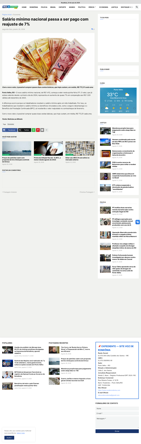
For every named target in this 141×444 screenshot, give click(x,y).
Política (81, 7)
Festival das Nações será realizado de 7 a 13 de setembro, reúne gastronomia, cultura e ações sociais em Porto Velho (29, 363)
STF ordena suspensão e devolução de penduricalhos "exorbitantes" (123, 187)
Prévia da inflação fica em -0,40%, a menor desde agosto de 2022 (47, 159)
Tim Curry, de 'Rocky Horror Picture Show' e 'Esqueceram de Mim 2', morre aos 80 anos (75, 349)
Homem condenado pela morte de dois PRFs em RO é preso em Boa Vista (124, 141)
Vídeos (91, 7)
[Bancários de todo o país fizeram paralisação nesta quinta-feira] (7, 386)
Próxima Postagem (86, 192)
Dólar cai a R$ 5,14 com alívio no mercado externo (77, 159)
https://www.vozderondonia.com (109, 390)
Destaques (125, 7)
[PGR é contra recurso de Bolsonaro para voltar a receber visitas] (105, 165)
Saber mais (21, 433)
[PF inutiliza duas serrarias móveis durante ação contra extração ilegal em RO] (105, 210)
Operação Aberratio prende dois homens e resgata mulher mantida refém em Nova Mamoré (124, 234)
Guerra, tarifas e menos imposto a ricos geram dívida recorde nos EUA (76, 379)
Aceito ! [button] (9, 438)
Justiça (114, 7)
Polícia (44, 7)
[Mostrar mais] (46, 130)
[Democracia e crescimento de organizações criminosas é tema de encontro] (105, 153)
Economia (103, 7)
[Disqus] (48, 220)
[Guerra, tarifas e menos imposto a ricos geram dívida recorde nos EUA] (54, 381)
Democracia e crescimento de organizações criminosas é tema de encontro (123, 153)
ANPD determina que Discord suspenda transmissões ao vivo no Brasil (124, 176)
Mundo (72, 7)
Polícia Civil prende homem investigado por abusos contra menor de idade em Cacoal (123, 257)
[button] (131, 7)
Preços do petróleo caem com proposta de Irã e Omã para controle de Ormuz (15, 160)
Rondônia (34, 7)
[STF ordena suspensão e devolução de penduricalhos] (105, 187)
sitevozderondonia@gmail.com (109, 395)
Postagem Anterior (10, 192)
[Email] (42, 130)
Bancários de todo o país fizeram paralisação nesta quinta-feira (26, 384)
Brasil (53, 7)
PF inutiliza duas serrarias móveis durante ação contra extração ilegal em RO (122, 209)
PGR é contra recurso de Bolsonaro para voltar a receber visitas (124, 164)
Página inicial (7, 14)
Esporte (62, 7)
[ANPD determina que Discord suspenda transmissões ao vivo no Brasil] (105, 176)
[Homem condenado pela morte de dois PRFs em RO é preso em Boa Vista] (105, 142)
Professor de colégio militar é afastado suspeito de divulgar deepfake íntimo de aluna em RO (124, 246)
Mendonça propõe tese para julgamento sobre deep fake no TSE (123, 130)
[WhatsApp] (33, 130)
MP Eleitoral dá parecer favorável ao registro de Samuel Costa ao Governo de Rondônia (29, 374)
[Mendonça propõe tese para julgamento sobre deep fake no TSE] (105, 130)
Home (24, 7)
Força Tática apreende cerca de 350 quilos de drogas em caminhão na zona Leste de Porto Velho (123, 270)
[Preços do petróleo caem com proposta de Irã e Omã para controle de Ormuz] (54, 361)
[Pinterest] (38, 130)
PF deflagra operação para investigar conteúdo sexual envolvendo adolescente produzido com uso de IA (122, 222)
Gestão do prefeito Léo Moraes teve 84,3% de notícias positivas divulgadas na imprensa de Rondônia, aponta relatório (29, 350)
